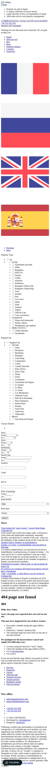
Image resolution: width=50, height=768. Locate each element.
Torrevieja (10, 51)
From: (3, 435)
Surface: (4, 463)
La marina (19, 385)
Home (9, 37)
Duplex (18, 275)
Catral (17, 363)
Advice (9, 672)
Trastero (18, 307)
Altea (17, 348)
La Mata (18, 387)
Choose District (7, 424)
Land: (3, 472)
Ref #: (3, 482)
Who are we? (12, 39)
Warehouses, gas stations (25, 325)
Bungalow (19, 270)
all (11, 259)
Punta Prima (20, 403)
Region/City (6, 338)
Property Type (7, 255)
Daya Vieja (20, 371)
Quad (17, 302)
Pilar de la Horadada (23, 398)
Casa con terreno (22, 315)
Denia (17, 374)
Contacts (10, 49)
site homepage (18, 651)
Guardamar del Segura (24, 382)
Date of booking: (8, 491)
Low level (19, 299)
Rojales (18, 406)
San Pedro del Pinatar (24, 419)
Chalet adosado (21, 330)
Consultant (16, 25)
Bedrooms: (5, 447)
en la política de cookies (23, 763)
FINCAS (19, 273)
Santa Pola (19, 409)
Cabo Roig (19, 358)
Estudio (18, 294)
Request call (6, 25)
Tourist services (12, 679)
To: (2, 438)
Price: (3, 433)
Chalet (17, 278)
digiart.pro (20, 722)
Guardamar (20, 379)
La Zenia (19, 390)
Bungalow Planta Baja (24, 288)
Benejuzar (19, 350)
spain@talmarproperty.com (17, 701)
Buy (8, 42)
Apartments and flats (23, 265)
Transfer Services (13, 677)
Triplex (18, 310)
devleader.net (24, 720)
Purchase (10, 248)
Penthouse (19, 283)
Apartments (20, 333)
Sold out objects (13, 684)
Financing (10, 670)
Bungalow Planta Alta (24, 286)
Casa (17, 291)
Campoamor (20, 361)
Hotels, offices (21, 323)
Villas (17, 267)
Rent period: (6, 499)
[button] (12, 762)
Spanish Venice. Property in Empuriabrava (19, 542)
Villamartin (19, 414)
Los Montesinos (22, 393)
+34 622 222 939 (13, 708)
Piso (17, 296)
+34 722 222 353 (13, 711)
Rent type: (5, 508)
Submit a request (13, 46)
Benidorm (19, 353)
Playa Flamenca (21, 401)
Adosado (18, 280)
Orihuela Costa (21, 395)
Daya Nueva (20, 369)
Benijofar (19, 355)
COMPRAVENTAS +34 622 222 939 (17, 21)
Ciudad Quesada (22, 366)
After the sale (12, 675)
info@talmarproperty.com (17, 699)
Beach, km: (6, 455)
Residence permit (13, 682)
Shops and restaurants (24, 320)
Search (5, 518)
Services (9, 667)
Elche (17, 377)
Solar (17, 304)
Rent (8, 44)
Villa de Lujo (20, 312)
